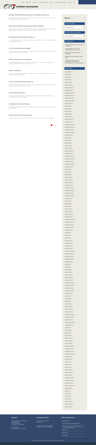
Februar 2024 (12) (69, 151)
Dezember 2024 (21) (69, 124)
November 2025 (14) (70, 95)
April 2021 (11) (68, 240)
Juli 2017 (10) (68, 359)
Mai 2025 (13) (68, 111)
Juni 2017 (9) (68, 362)
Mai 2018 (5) (68, 333)
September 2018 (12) (70, 322)
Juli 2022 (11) (68, 201)
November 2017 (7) (69, 348)
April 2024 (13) (68, 145)
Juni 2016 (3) (68, 393)
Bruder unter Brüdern (15, 70)
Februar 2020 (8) (69, 277)
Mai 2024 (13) (68, 143)
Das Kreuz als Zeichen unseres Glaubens (20, 115)
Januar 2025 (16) (69, 122)
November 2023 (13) (70, 158)
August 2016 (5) (68, 388)
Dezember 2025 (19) (69, 93)
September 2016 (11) (70, 385)
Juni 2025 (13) (68, 108)
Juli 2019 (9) (68, 296)
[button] (74, 2)
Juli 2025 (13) (68, 106)
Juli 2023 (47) (68, 169)
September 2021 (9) (69, 227)
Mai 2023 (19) (68, 174)
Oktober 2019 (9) (69, 288)
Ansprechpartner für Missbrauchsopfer (71, 423)
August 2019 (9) (68, 293)
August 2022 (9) (68, 198)
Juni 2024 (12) (68, 140)
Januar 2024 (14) (69, 153)
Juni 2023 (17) (68, 172)
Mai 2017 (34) (68, 364)
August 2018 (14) (69, 325)
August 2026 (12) (69, 71)
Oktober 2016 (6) (69, 383)
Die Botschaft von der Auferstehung (19, 104)
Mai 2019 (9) (68, 301)
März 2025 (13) (68, 116)
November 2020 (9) (69, 253)
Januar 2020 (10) (69, 280)
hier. (25, 428)
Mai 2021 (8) (68, 238)
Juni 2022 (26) (68, 203)
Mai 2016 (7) (68, 396)
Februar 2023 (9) (69, 182)
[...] (28, 19)
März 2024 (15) (68, 148)
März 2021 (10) (68, 243)
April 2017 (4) (68, 367)
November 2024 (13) (70, 127)
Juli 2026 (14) (68, 74)
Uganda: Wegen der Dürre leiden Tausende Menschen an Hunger (72, 49)
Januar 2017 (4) (68, 375)
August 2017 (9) (68, 356)
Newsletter (64, 430)
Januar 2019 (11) (69, 311)
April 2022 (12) (68, 209)
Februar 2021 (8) (69, 246)
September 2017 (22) (70, 354)
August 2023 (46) (69, 166)
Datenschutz (65, 435)
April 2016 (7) (68, 398)
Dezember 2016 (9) (69, 377)
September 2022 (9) (69, 195)
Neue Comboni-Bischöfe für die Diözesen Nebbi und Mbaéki (26, 26)
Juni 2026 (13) (68, 77)
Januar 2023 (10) (69, 185)
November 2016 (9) (69, 380)
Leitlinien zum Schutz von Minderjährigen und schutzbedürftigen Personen (72, 427)
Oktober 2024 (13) (69, 129)
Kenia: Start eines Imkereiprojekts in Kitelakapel (73, 53)
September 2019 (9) (69, 290)
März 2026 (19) (68, 85)
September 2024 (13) (70, 132)
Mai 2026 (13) (68, 79)
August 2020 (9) (68, 261)
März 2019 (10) (68, 306)
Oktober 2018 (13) (69, 319)
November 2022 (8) (69, 190)
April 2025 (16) (68, 114)
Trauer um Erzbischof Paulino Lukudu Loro (21, 81)
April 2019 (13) (68, 304)
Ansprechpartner (49, 427)
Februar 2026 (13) (69, 87)
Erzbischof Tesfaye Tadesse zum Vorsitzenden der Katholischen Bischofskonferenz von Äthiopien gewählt (74, 61)
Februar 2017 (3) (69, 372)
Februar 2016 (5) (69, 404)
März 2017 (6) (68, 369)
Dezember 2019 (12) (69, 282)
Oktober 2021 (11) (69, 224)
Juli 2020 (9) (68, 264)
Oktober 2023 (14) (69, 161)
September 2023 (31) (70, 164)
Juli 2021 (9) (68, 232)
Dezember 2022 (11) (69, 188)
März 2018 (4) (68, 338)
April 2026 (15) (68, 82)
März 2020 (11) (68, 275)
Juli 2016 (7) (68, 391)
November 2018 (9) (69, 317)
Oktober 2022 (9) (69, 193)
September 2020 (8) (69, 259)
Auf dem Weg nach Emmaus (17, 93)
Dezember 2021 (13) (69, 219)
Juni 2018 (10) (68, 330)
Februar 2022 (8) (69, 214)
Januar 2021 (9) (68, 248)
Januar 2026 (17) (69, 90)
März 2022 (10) (68, 211)
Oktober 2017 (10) (69, 351)
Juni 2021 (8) (68, 235)
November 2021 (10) (70, 222)
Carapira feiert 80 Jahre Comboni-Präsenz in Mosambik (74, 45)
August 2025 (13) (69, 103)
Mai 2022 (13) (68, 206)
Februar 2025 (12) (69, 119)
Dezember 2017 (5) (69, 346)
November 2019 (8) (69, 285)
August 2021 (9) (68, 230)
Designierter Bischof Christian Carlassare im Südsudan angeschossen (29, 15)
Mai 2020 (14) (68, 269)
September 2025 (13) (70, 100)
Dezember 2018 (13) (69, 314)
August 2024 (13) (69, 135)
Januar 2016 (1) (68, 406)
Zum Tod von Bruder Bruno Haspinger (20, 48)
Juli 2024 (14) (68, 137)
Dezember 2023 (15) (69, 156)
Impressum (64, 432)
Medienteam (39, 422)
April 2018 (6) (68, 335)
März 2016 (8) (68, 401)
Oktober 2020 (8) (69, 256)
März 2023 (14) (68, 180)
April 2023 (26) (68, 177)
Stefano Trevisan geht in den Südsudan (20, 59)
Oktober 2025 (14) (69, 98)
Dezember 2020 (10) (69, 251)
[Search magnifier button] (84, 27)
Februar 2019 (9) (69, 309)
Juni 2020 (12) (68, 267)
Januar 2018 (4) (68, 343)
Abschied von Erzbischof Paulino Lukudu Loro (22, 37)
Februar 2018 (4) (69, 340)
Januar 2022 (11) (69, 216)
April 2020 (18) (68, 272)
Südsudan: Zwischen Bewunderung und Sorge (74, 57)
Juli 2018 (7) (68, 327)
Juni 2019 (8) (68, 298)
